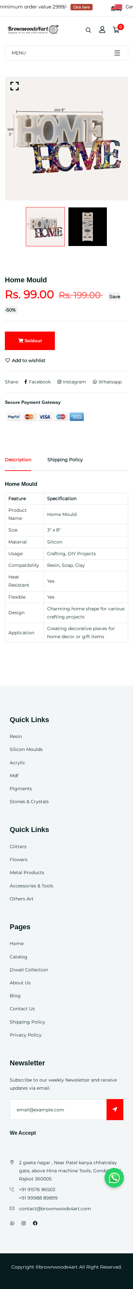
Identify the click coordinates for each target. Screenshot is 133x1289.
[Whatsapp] (12, 1223)
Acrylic (17, 763)
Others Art (22, 899)
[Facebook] (35, 1223)
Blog (15, 996)
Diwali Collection (29, 970)
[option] (66, 138)
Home (17, 943)
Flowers (18, 859)
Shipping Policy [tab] (65, 460)
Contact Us (22, 1009)
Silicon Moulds (26, 749)
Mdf (14, 776)
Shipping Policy (27, 1022)
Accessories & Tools (31, 886)
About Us (20, 983)
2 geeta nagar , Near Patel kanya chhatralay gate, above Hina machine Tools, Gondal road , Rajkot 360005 (71, 1171)
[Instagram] (23, 1223)
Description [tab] (18, 460)
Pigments (21, 788)
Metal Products (27, 872)
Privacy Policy (26, 1035)
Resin (16, 736)
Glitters (18, 847)
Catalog (18, 957)
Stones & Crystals (29, 801)
